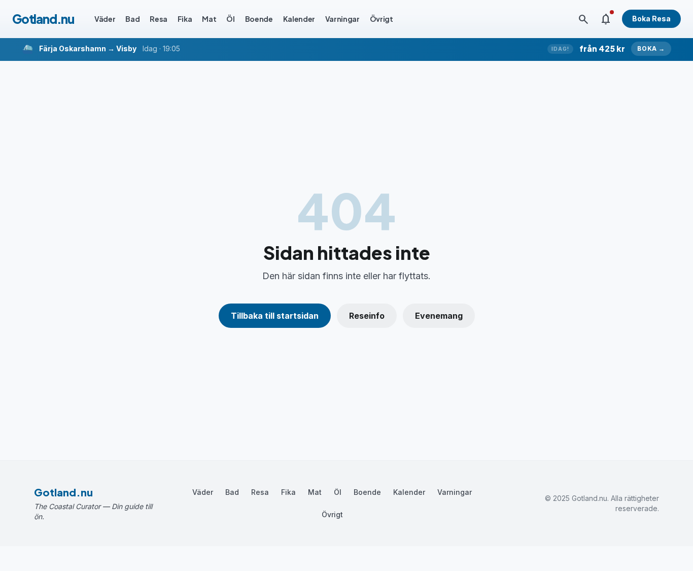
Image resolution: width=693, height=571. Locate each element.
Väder (104, 18)
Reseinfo (367, 316)
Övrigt (381, 18)
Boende (259, 18)
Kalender (299, 18)
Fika (185, 18)
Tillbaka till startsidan (275, 316)
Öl (230, 18)
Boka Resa (651, 18)
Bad (132, 18)
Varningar (342, 18)
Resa (158, 18)
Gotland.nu (43, 18)
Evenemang (439, 316)
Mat (209, 18)
